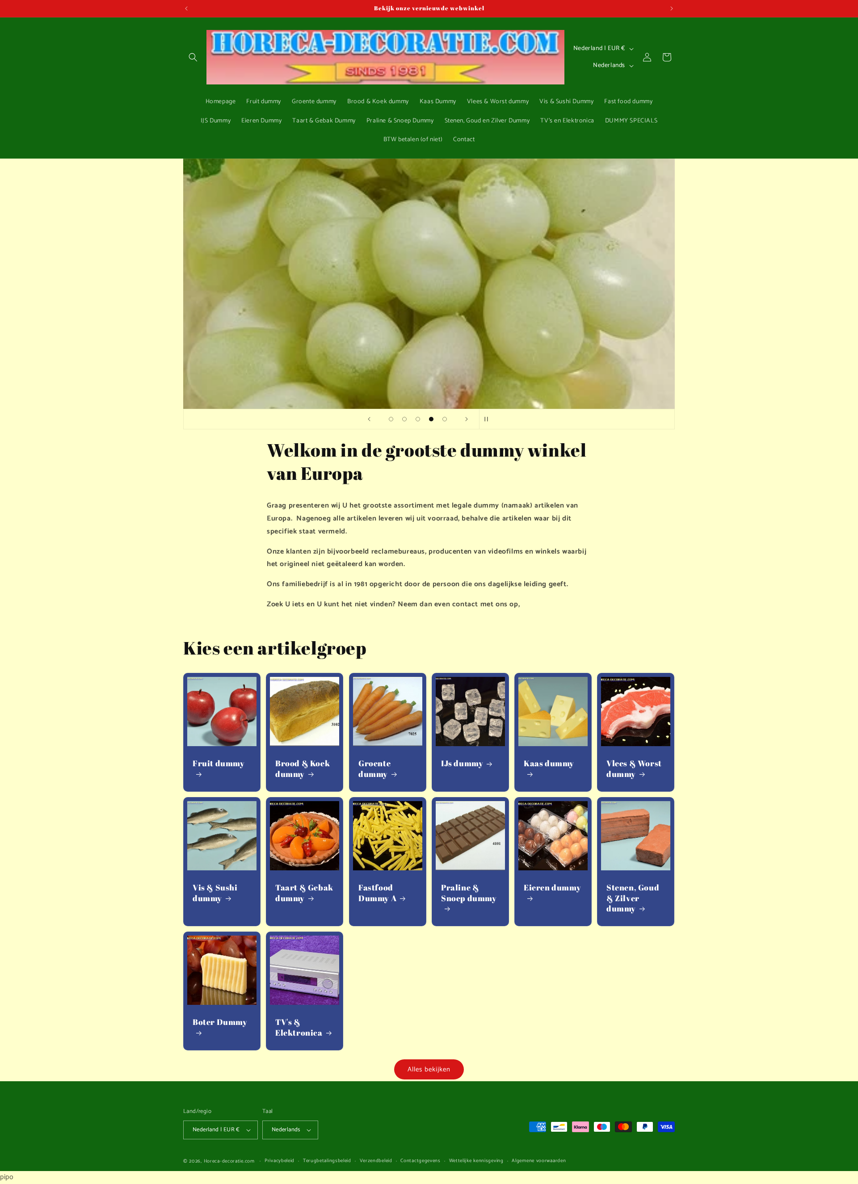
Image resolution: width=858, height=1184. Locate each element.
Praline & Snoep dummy (469, 892)
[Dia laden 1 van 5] (391, 419)
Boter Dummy (220, 1022)
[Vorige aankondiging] (186, 8)
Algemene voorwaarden (539, 1161)
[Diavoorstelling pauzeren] (489, 419)
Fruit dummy (219, 763)
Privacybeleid (279, 1161)
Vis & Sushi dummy (215, 892)
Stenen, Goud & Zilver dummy (632, 898)
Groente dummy (374, 768)
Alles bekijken (429, 1069)
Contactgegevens (420, 1161)
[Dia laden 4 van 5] (431, 419)
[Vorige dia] (369, 419)
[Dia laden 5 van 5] (444, 419)
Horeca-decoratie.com (229, 1161)
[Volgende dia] (466, 419)
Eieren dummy (552, 887)
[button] (193, 57)
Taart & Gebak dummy (304, 892)
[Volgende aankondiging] (671, 8)
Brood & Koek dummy (302, 768)
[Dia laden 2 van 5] (404, 419)
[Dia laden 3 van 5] (418, 419)
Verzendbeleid (376, 1161)
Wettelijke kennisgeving (476, 1161)
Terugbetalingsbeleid (327, 1161)
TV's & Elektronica (299, 1027)
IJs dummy (462, 763)
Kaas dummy (549, 763)
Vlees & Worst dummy (634, 768)
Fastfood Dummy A (377, 892)
